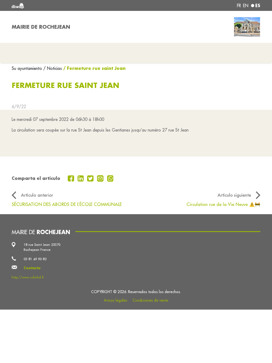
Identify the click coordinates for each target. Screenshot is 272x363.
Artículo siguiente (234, 195)
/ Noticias (52, 68)
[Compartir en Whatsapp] (110, 177)
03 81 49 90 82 (35, 259)
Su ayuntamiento (27, 68)
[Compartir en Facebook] (71, 177)
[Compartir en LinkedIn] (81, 177)
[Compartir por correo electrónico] (101, 177)
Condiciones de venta (150, 300)
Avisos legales (115, 300)
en (245, 5)
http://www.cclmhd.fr (28, 277)
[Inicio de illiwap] (61, 5)
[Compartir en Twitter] (91, 177)
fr (239, 5)
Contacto (32, 268)
